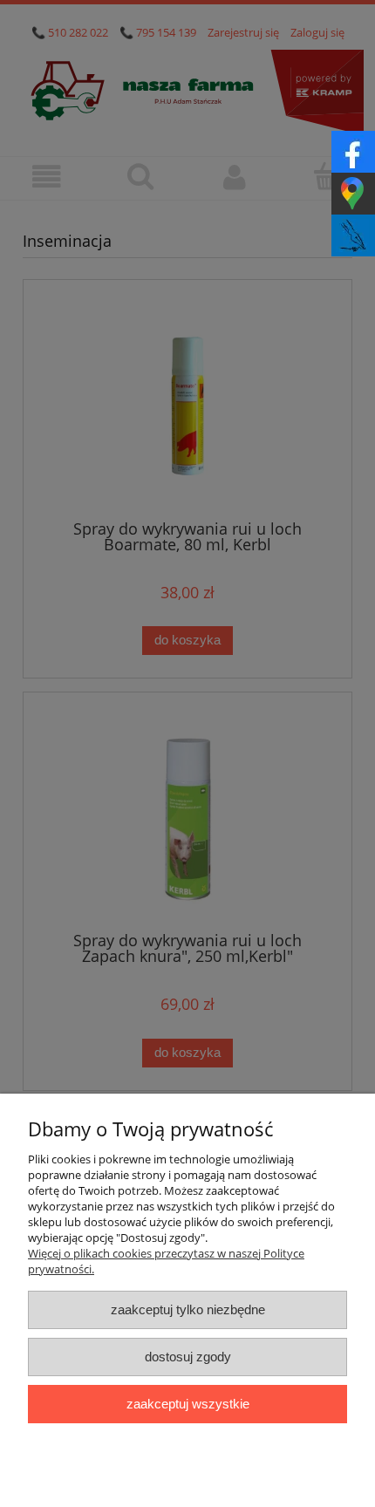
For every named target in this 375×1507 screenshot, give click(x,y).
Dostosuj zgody (188, 1356)
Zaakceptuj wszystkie (187, 1403)
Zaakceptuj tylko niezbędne (188, 1309)
